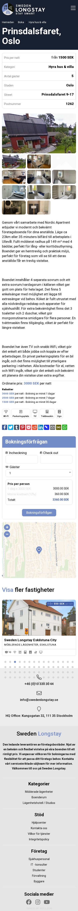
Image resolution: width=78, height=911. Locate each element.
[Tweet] (10, 429)
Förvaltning (39, 875)
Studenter (39, 870)
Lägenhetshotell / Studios (39, 802)
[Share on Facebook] (4, 429)
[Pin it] (22, 429)
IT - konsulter (39, 864)
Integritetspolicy (39, 839)
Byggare (39, 881)
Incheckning (17, 453)
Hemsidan (8, 22)
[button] (39, 550)
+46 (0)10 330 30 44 (39, 684)
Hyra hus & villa (37, 22)
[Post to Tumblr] (16, 429)
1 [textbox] (10, 473)
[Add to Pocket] (28, 429)
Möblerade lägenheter (39, 791)
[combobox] (39, 473)
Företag (39, 851)
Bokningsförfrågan (39, 513)
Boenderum (39, 797)
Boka (21, 22)
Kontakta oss (39, 828)
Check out (50, 453)
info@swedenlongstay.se (39, 700)
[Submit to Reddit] (34, 429)
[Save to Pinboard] (46, 429)
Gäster (14, 467)
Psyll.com (46, 908)
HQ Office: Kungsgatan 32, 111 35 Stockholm (39, 716)
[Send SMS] (59, 429)
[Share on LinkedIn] (40, 429)
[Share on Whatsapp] (64, 429)
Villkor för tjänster (39, 833)
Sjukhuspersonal (39, 859)
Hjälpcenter (39, 822)
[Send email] (52, 429)
